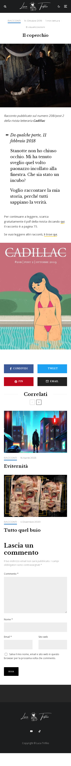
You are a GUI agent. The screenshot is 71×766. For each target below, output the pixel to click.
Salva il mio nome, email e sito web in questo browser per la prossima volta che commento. (31, 656)
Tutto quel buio (22, 530)
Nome (8, 619)
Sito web (43, 636)
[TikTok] (40, 731)
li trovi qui (50, 234)
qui (62, 221)
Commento (11, 573)
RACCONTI (14, 20)
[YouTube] (31, 731)
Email (8, 636)
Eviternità (16, 466)
